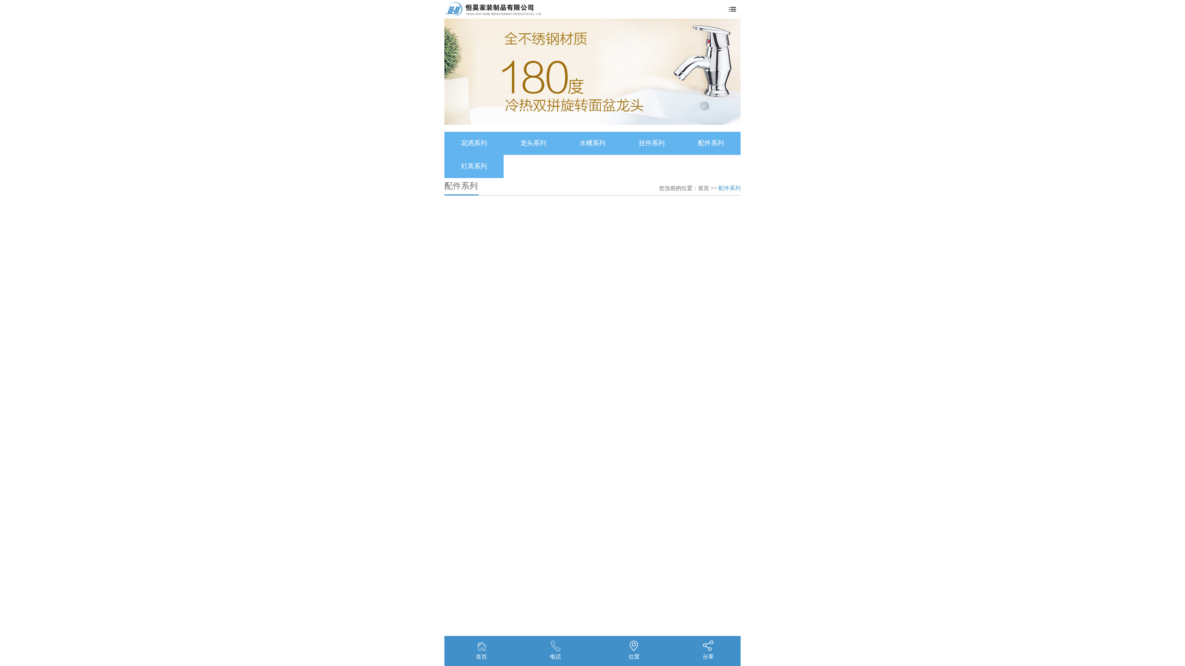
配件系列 (711, 143)
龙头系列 (533, 143)
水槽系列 (592, 143)
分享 (708, 657)
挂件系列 (652, 143)
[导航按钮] (735, 9)
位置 (634, 657)
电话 (555, 657)
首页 (703, 188)
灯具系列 (474, 166)
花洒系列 (474, 143)
